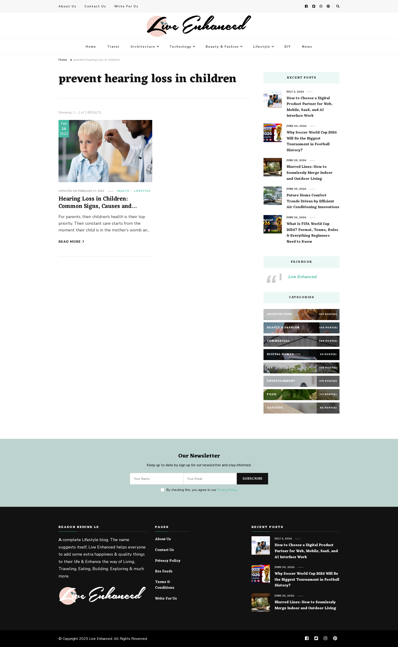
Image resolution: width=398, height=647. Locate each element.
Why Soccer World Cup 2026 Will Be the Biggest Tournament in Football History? (312, 141)
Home (91, 47)
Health (123, 191)
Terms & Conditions (164, 585)
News (307, 47)
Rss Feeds (164, 572)
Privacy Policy (227, 490)
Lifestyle (261, 47)
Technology (180, 47)
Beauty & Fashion (222, 47)
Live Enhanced (302, 277)
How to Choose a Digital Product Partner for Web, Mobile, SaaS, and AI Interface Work (310, 107)
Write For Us (126, 6)
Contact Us (95, 6)
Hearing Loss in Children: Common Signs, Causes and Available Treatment (95, 206)
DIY (287, 47)
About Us (67, 6)
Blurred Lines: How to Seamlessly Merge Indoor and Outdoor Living (310, 173)
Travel (113, 47)
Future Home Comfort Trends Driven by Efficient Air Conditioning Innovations (313, 201)
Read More (70, 241)
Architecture (143, 47)
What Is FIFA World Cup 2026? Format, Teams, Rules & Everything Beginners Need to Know (312, 233)
